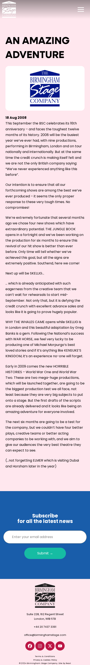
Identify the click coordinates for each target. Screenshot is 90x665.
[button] (81, 9)
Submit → (45, 553)
